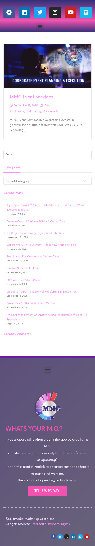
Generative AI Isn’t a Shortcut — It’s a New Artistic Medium (42, 244)
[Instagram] (55, 12)
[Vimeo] (86, 12)
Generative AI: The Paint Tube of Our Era (31, 303)
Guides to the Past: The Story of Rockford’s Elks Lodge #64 (42, 291)
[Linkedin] (24, 12)
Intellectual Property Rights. (51, 524)
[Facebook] (9, 12)
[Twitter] (40, 12)
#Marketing (34, 111)
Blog (48, 105)
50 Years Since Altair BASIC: (23, 280)
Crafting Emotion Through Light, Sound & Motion (35, 233)
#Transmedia (51, 111)
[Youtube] (70, 12)
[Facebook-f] (53, 536)
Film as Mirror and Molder (22, 268)
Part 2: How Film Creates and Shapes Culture (34, 256)
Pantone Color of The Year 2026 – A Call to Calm (36, 221)
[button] (40, 26)
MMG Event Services (31, 96)
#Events (19, 111)
